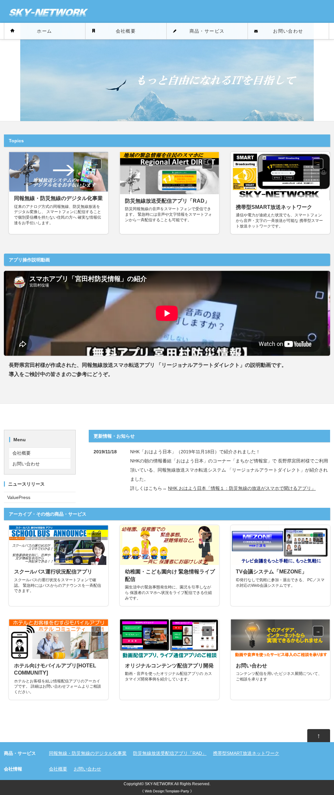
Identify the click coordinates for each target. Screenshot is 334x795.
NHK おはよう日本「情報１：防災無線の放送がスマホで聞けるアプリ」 (242, 488)
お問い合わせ (288, 31)
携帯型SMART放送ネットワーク (246, 753)
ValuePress (18, 497)
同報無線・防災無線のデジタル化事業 (88, 753)
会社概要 (126, 31)
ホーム (44, 31)
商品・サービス (207, 31)
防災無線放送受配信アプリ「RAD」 (169, 753)
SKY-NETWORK (159, 784)
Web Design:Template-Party (167, 791)
